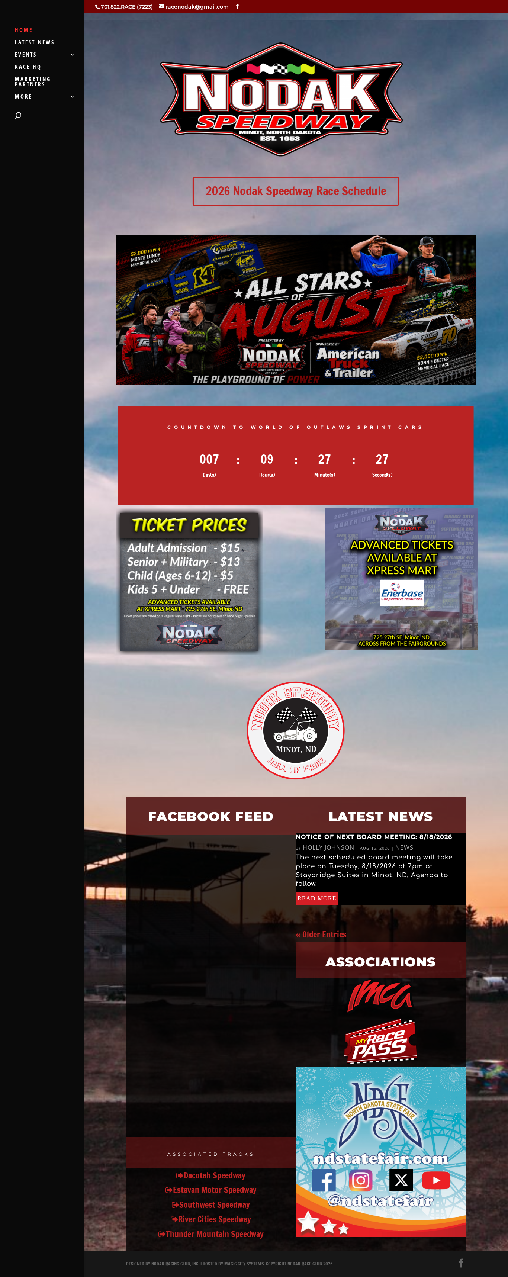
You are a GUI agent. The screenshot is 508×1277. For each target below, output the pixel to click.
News (404, 847)
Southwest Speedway (214, 1204)
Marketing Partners (33, 82)
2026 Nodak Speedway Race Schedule (296, 190)
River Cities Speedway (214, 1219)
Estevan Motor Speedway (215, 1190)
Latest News (35, 42)
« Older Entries (321, 934)
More (23, 97)
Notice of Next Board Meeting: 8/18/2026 (374, 836)
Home (24, 30)
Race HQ (28, 67)
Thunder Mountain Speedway (215, 1234)
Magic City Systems (244, 1264)
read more (317, 898)
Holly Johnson (328, 847)
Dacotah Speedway (214, 1175)
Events (26, 55)
